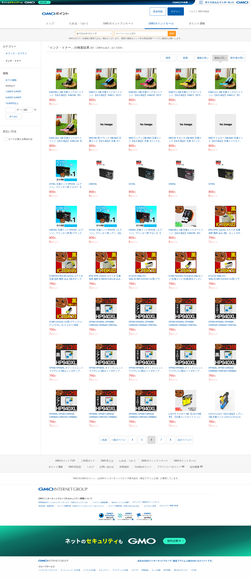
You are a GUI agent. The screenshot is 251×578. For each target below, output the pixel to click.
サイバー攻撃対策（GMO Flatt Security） (124, 506)
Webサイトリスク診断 (120, 502)
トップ (50, 23)
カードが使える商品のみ (20, 139)
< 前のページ (118, 439)
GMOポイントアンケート (118, 23)
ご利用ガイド (88, 460)
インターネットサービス (47, 570)
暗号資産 (167, 570)
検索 (172, 33)
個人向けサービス (181, 570)
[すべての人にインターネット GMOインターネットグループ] (227, 2)
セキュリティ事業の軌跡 (168, 506)
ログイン (175, 11)
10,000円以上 (12, 103)
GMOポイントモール (161, 23)
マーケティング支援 (120, 570)
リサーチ (134, 570)
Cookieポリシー (143, 466)
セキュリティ (104, 570)
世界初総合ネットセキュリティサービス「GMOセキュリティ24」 (63, 502)
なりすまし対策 (150, 506)
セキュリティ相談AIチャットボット (146, 502)
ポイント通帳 (197, 23)
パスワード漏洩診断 (100, 502)
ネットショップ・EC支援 (70, 570)
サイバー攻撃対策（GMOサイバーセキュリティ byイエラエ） (81, 506)
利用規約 (124, 466)
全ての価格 (11, 80)
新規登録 (158, 11)
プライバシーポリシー (169, 466)
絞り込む (14, 116)
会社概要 (194, 466)
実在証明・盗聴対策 (46, 506)
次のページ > (184, 439)
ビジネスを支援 (89, 570)
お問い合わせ (107, 466)
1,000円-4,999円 (13, 91)
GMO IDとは (107, 460)
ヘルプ (192, 11)
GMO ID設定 (203, 11)
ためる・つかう (78, 23)
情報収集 (145, 570)
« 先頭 (104, 439)
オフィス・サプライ (16, 53)
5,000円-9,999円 (13, 97)
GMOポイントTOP (65, 460)
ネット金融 (156, 570)
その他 (193, 570)
